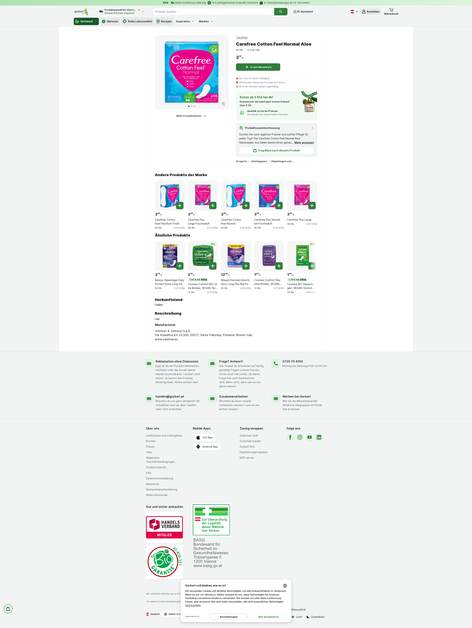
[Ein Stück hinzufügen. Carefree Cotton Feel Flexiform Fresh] (179, 205)
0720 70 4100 (292, 361)
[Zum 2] (191, 106)
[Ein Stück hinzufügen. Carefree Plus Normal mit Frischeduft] (279, 205)
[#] (211, 519)
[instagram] (299, 437)
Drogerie (241, 161)
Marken (204, 21)
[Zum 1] (189, 106)
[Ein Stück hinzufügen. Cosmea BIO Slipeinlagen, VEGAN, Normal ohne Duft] (312, 266)
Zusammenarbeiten (233, 396)
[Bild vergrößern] (223, 104)
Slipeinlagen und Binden (283, 161)
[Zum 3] (194, 106)
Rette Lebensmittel (140, 21)
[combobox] (213, 11)
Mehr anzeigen (304, 142)
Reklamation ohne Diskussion (177, 361)
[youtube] (309, 437)
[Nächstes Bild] (222, 72)
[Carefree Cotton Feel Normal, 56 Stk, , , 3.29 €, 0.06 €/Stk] (236, 196)
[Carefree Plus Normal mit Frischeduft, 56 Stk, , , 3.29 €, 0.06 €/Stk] (269, 196)
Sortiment (86, 21)
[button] (370, 12)
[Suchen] (280, 11)
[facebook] (290, 437)
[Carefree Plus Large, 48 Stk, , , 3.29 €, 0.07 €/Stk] (302, 196)
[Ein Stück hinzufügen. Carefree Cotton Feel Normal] (246, 205)
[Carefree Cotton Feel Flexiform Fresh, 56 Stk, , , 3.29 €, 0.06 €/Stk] (170, 196)
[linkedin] (319, 437)
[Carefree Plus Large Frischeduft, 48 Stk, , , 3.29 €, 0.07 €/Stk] (203, 196)
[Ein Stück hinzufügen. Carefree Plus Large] (312, 205)
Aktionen (112, 21)
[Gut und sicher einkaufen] (164, 562)
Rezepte (166, 21)
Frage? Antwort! (231, 361)
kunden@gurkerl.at (170, 396)
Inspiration (183, 21)
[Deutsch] (354, 11)
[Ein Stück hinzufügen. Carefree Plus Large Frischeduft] (212, 205)
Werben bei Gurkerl (296, 396)
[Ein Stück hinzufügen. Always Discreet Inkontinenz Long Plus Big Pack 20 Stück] (246, 266)
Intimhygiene (259, 161)
